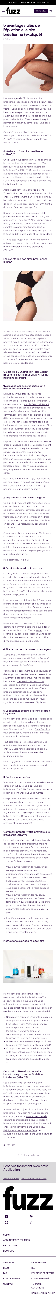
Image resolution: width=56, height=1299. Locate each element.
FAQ (5, 1273)
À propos (8, 1262)
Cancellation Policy (43, 1293)
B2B (33, 1268)
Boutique (8, 1251)
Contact (8, 1284)
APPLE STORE (11, 1178)
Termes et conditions (37, 1286)
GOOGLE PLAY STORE (33, 1178)
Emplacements (11, 1278)
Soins (6, 1235)
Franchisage (38, 1262)
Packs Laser (10, 1245)
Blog (6, 1268)
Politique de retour (42, 1273)
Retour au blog (30, 1155)
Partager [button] (11, 1145)
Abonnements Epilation (16, 1240)
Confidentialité (40, 1278)
